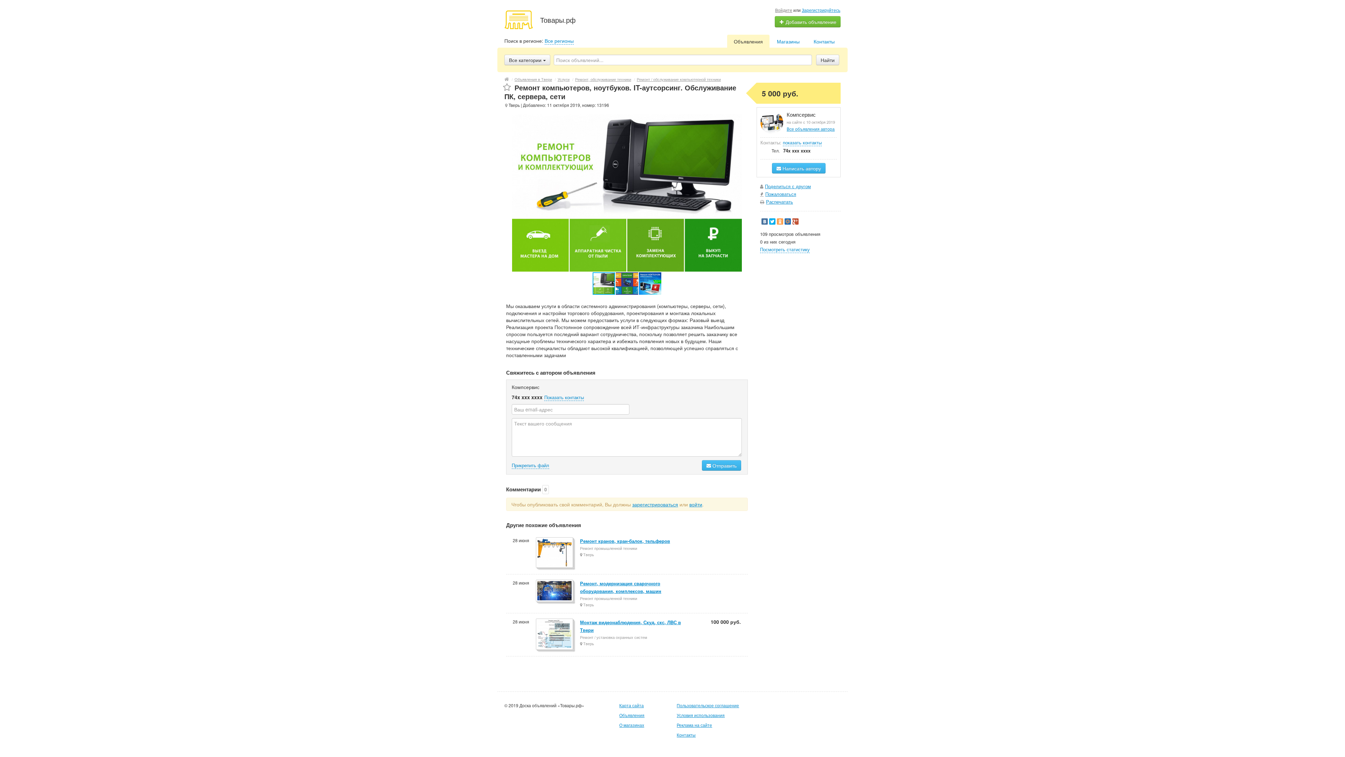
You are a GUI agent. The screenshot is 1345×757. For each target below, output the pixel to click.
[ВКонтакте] (764, 221)
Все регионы (559, 40)
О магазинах (631, 725)
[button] (627, 283)
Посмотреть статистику (785, 249)
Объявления (748, 41)
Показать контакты (564, 397)
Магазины (788, 41)
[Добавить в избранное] (507, 87)
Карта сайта (631, 705)
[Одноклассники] (780, 221)
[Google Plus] (795, 221)
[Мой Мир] (788, 221)
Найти (828, 59)
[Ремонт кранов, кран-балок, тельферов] (555, 553)
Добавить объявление (810, 21)
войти (695, 504)
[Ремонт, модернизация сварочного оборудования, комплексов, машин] (555, 591)
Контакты (824, 41)
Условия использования (701, 715)
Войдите (783, 10)
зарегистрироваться (655, 504)
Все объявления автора (811, 129)
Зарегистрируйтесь (821, 10)
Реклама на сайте (694, 725)
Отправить (724, 465)
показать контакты (802, 142)
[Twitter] (772, 221)
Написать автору (801, 168)
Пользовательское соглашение (708, 705)
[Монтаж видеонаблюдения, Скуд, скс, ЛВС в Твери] (555, 635)
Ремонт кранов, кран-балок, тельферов (625, 541)
